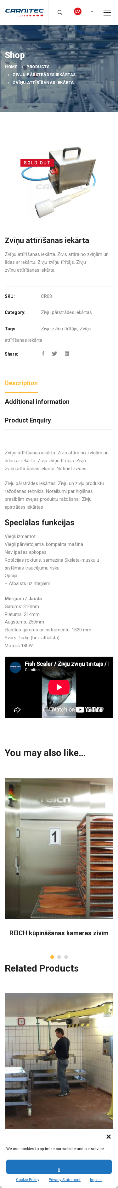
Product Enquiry (28, 420)
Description (21, 383)
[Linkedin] (67, 353)
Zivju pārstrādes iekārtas (44, 74)
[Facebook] (43, 353)
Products (37, 66)
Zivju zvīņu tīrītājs (59, 329)
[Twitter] (54, 353)
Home (11, 66)
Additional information (37, 401)
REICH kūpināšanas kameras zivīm (59, 933)
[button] (108, 1136)
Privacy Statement (65, 1180)
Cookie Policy (27, 1180)
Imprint (96, 1180)
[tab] (21, 383)
